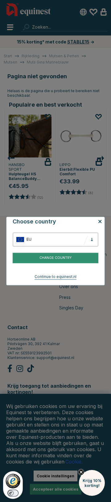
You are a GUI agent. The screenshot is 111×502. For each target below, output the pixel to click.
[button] (92, 483)
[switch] (12, 493)
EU (29, 239)
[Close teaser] (81, 472)
